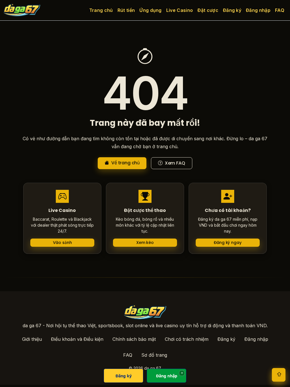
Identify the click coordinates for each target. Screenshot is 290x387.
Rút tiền (126, 10)
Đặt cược (207, 10)
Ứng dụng (150, 10)
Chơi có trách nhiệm (186, 339)
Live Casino (179, 10)
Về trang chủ (125, 163)
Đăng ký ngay (227, 242)
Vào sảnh (62, 242)
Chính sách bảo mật (134, 339)
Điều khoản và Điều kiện (77, 339)
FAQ (279, 10)
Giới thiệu (32, 339)
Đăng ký (232, 10)
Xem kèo (145, 242)
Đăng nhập (258, 10)
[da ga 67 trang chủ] (21, 10)
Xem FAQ (174, 163)
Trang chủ (101, 10)
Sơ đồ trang (154, 355)
